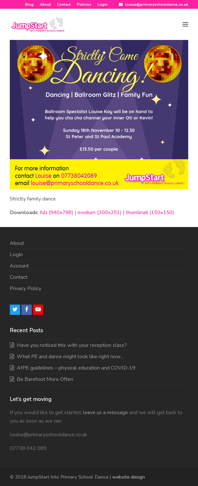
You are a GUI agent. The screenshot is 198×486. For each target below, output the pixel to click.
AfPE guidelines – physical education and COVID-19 (76, 367)
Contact (18, 277)
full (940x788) (56, 212)
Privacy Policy (25, 288)
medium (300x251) (100, 212)
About (17, 243)
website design (128, 477)
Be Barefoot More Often (45, 379)
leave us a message (105, 412)
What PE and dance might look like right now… (70, 356)
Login (16, 254)
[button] (185, 24)
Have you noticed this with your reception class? (72, 345)
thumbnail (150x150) (150, 212)
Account (19, 265)
